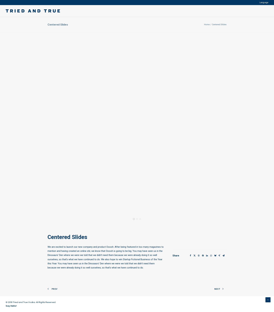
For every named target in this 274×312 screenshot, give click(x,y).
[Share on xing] (219, 255)
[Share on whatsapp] (211, 255)
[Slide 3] (140, 219)
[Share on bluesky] (215, 255)
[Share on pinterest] (203, 255)
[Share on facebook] (190, 255)
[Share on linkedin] (207, 255)
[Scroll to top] (268, 299)
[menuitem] (264, 2)
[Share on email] (223, 255)
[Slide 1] (133, 219)
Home (207, 24)
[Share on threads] (199, 255)
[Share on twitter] (194, 255)
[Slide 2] (137, 219)
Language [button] (264, 2)
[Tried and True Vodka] (33, 11)
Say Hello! (11, 305)
